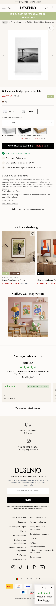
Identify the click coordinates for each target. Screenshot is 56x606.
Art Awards (21, 555)
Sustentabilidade (19, 536)
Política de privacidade (32, 506)
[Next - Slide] (53, 55)
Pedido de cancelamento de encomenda (42, 551)
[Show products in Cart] (52, 8)
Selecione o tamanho (12, 118)
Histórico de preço (10, 203)
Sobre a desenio (19, 517)
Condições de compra (39, 534)
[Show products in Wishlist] (46, 8)
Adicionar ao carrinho (28, 146)
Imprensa (22, 522)
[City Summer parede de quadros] (28, 317)
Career (23, 531)
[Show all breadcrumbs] (5, 22)
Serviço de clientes (38, 522)
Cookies (33, 538)
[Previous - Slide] (3, 55)
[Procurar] (10, 8)
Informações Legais (18, 526)
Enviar (28, 500)
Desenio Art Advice (38, 517)
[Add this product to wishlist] (51, 28)
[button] (44, 594)
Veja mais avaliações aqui (28, 408)
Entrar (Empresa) (19, 560)
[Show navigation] (4, 8)
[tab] (7, 86)
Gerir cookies (35, 557)
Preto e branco (17, 22)
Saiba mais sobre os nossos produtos (28, 209)
